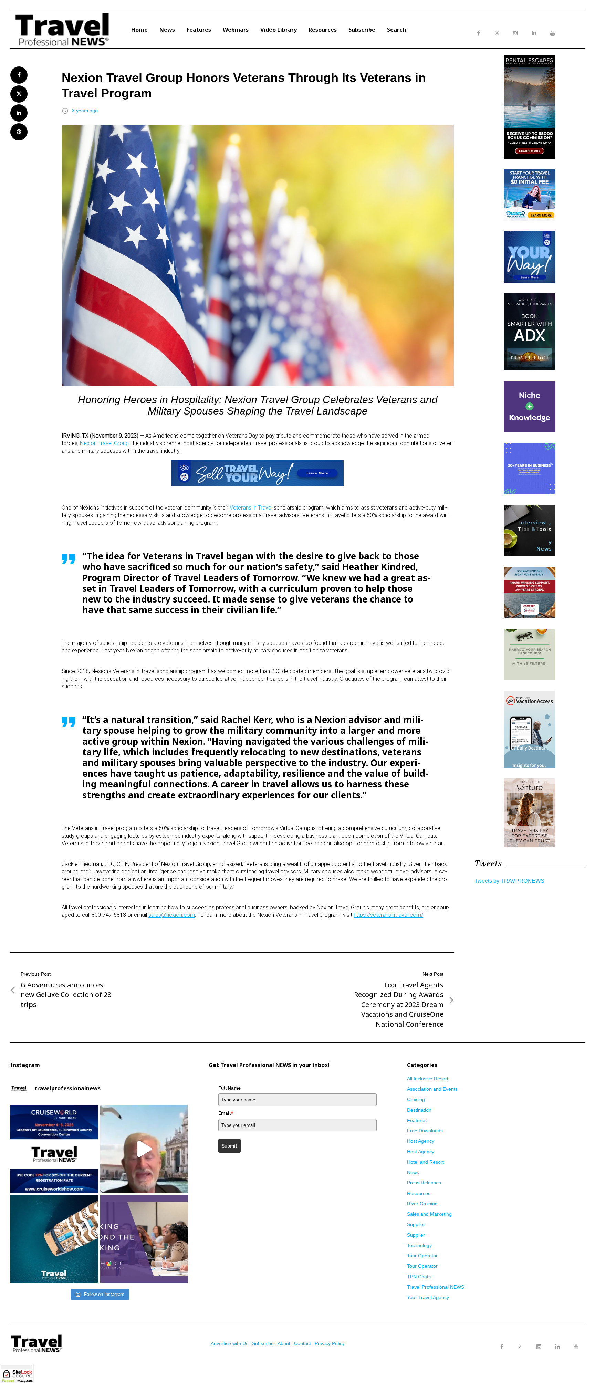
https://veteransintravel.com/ (388, 915)
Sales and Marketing (429, 1214)
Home (139, 29)
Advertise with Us (229, 1343)
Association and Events (432, 1089)
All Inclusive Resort (427, 1078)
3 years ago (85, 110)
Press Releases (424, 1182)
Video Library (278, 29)
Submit (229, 1146)
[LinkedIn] (557, 1346)
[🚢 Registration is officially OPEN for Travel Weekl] (54, 1149)
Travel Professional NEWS (435, 1287)
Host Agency (420, 1141)
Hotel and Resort (425, 1162)
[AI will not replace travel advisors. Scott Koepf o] (144, 1149)
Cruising (416, 1099)
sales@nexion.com (171, 915)
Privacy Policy (330, 1343)
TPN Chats (419, 1276)
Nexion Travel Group (104, 443)
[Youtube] (576, 1346)
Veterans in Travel (251, 507)
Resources (323, 29)
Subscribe (361, 29)
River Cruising (422, 1203)
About (284, 1343)
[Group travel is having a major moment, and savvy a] (54, 1239)
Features (199, 29)
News (167, 29)
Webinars (236, 29)
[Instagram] (538, 1346)
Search (396, 29)
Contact (302, 1343)
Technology (419, 1245)
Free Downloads (425, 1130)
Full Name (229, 1088)
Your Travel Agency (428, 1297)
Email (225, 1113)
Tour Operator (422, 1255)
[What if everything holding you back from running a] (144, 1239)
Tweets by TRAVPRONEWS (509, 881)
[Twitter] (520, 1340)
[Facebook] (501, 1346)
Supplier (416, 1224)
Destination (419, 1110)
